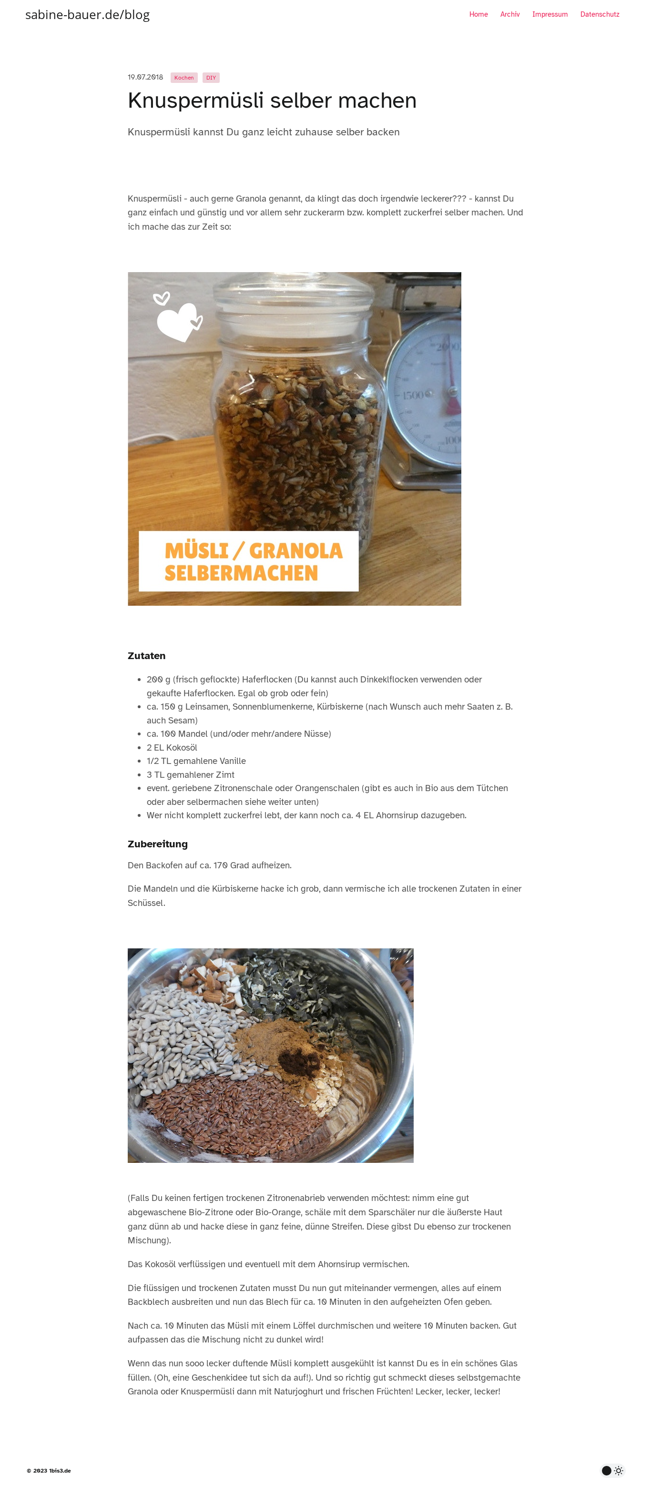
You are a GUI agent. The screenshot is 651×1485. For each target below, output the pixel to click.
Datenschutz (600, 14)
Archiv (510, 14)
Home (478, 14)
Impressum (550, 14)
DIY (211, 77)
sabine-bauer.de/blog (87, 14)
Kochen (184, 77)
